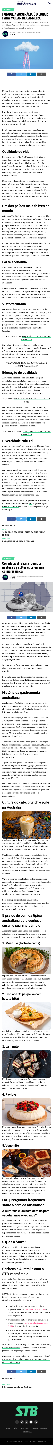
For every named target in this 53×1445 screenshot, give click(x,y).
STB (13, 34)
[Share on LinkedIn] (31, 74)
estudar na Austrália (28, 899)
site (30, 503)
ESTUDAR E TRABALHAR (40, 1428)
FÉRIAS (16, 1428)
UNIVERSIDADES (27, 1432)
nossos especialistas (11, 1347)
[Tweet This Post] (21, 74)
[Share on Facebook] (11, 74)
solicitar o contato (10, 506)
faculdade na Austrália (35, 1309)
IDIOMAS (8, 1428)
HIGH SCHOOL (25, 1428)
